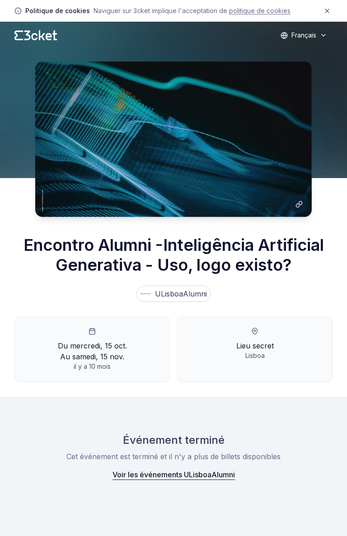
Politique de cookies (260, 10)
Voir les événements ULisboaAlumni (174, 474)
